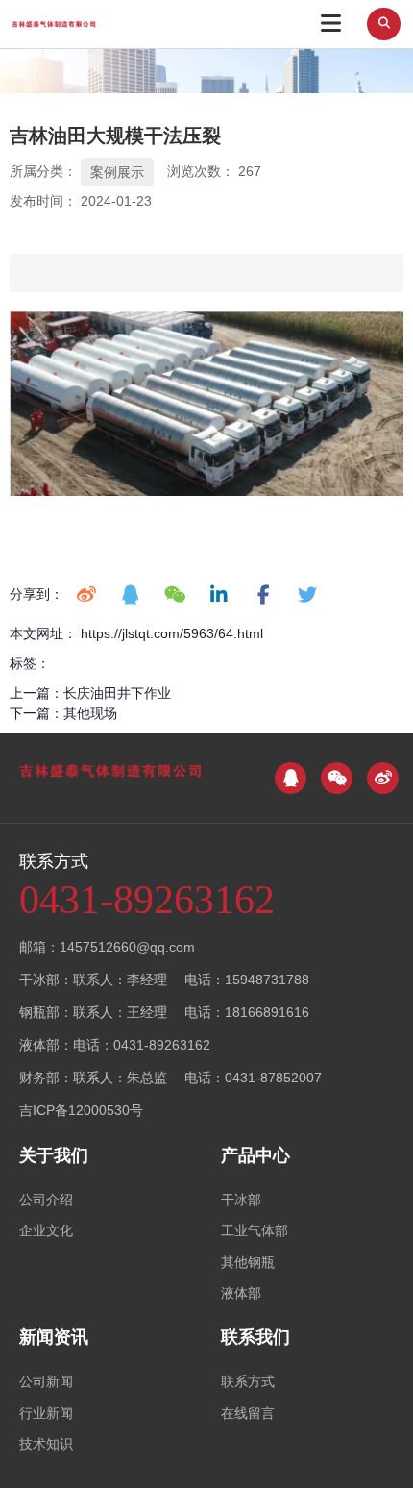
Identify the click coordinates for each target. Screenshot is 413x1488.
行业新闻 (46, 1413)
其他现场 (90, 713)
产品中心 (255, 1155)
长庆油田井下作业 (117, 693)
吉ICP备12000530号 (81, 1110)
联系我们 (255, 1337)
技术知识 (46, 1443)
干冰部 (241, 1199)
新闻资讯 (53, 1337)
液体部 (241, 1293)
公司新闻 (46, 1381)
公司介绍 (46, 1199)
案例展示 (117, 172)
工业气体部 (254, 1230)
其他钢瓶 (248, 1262)
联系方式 (248, 1381)
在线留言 (248, 1413)
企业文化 (46, 1230)
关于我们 (53, 1155)
